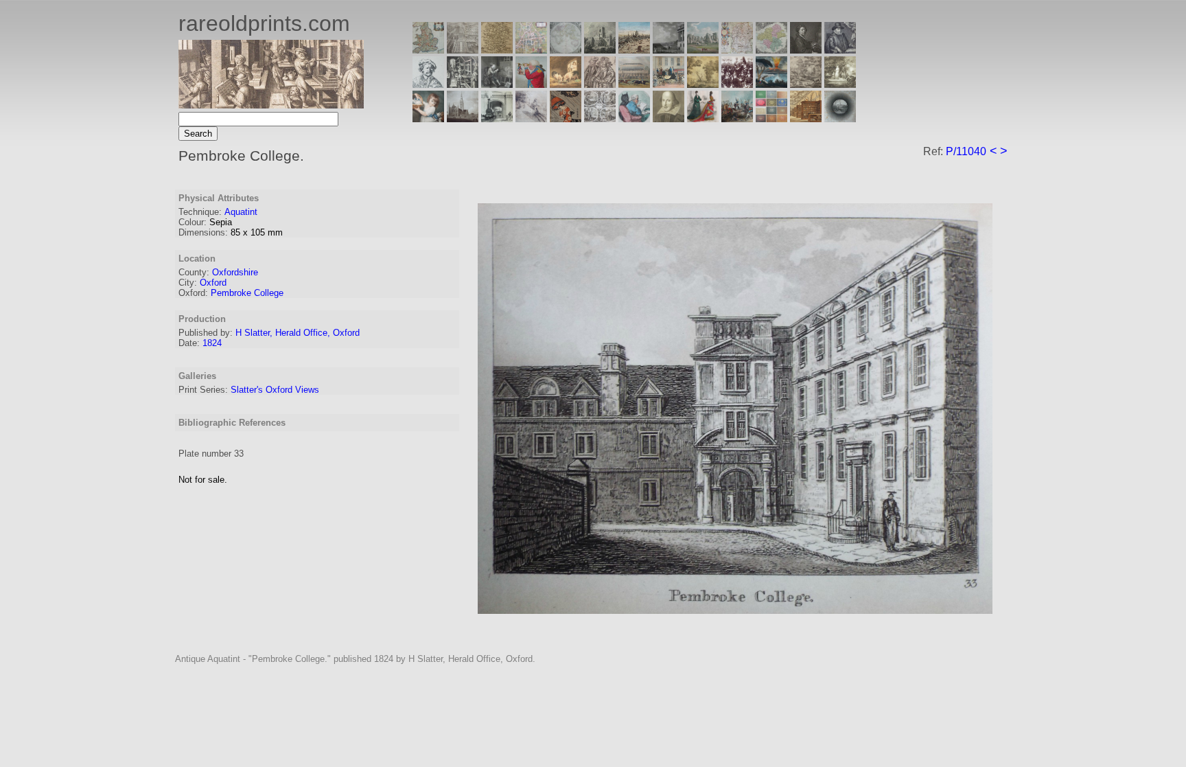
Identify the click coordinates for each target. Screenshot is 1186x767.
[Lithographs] (497, 118)
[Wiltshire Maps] (737, 50)
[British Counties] (428, 50)
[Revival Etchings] (531, 118)
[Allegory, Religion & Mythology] (600, 118)
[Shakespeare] (668, 118)
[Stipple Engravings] (428, 118)
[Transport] (668, 84)
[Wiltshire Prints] (703, 50)
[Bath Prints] (668, 50)
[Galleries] (771, 84)
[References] (806, 118)
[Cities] (634, 50)
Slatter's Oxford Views (275, 390)
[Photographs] (737, 84)
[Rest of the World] (565, 50)
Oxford (213, 282)
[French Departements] (771, 50)
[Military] (737, 118)
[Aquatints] (462, 118)
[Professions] (634, 118)
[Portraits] (600, 84)
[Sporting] (634, 84)
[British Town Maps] (531, 50)
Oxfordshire (235, 272)
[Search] (840, 118)
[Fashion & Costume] (703, 118)
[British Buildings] (600, 50)
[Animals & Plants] (565, 84)
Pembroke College (247, 293)
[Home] (271, 105)
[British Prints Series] (462, 50)
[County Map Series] (497, 50)
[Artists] (806, 50)
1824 (212, 343)
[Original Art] (703, 84)
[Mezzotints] (840, 84)
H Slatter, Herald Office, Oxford (297, 333)
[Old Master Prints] (806, 84)
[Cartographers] (840, 50)
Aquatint (240, 212)
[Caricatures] (531, 84)
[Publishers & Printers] (462, 84)
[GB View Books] (771, 118)
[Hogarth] (497, 84)
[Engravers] (428, 84)
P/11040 (966, 151)
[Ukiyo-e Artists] (565, 118)
